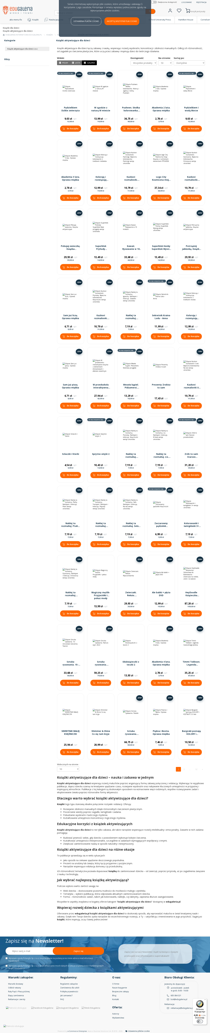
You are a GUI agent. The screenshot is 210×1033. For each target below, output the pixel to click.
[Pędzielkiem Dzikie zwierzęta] (70, 88)
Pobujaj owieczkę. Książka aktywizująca (70, 249)
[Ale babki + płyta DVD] (161, 573)
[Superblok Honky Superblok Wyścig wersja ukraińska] (161, 227)
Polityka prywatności (69, 991)
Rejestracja (201, 2)
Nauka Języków (56, 19)
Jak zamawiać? (66, 995)
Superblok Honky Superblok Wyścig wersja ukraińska (161, 249)
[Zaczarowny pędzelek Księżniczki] (161, 504)
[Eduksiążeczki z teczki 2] (131, 643)
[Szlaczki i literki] (70, 435)
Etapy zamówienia (16, 995)
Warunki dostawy (15, 984)
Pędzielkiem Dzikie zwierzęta (70, 109)
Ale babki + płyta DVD (161, 594)
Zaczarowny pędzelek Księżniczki (161, 526)
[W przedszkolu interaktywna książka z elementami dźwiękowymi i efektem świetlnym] (101, 366)
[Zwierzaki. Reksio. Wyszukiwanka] (131, 573)
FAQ (62, 999)
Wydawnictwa (118, 1017)
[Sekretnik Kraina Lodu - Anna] (161, 296)
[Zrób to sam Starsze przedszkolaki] (191, 435)
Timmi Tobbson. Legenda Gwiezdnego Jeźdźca (191, 666)
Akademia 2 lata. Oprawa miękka (161, 109)
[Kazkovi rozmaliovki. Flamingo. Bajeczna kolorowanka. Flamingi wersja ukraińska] (131, 158)
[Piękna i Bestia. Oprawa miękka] (161, 712)
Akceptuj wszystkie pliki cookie (122, 21)
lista (77, 62)
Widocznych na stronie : (68, 764)
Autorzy (115, 1013)
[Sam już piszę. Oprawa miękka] (70, 366)
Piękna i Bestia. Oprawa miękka (161, 732)
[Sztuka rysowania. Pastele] (131, 712)
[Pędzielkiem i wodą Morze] (191, 88)
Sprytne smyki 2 (100, 454)
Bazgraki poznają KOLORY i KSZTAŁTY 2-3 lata (191, 735)
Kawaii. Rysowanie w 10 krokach (131, 249)
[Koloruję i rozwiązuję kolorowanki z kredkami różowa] (191, 296)
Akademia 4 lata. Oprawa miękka (161, 663)
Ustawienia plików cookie (86, 21)
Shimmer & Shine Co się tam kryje (100, 732)
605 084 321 (176, 995)
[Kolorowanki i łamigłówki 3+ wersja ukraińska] (191, 504)
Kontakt (115, 999)
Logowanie (186, 2)
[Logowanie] (170, 10)
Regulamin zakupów (69, 984)
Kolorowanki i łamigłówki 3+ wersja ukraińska (191, 526)
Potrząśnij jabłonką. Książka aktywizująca (191, 249)
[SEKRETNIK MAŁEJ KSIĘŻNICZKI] (70, 712)
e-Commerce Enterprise (77, 1031)
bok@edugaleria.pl (179, 999)
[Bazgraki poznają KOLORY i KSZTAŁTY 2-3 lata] (191, 712)
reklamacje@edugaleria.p (182, 1008)
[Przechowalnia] (179, 10)
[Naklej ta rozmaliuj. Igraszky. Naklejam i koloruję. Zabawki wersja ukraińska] (131, 296)
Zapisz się (78, 951)
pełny (65, 62)
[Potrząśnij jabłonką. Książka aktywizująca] (191, 227)
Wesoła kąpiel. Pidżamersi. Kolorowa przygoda (131, 389)
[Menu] (205, 1000)
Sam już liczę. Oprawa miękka (70, 317)
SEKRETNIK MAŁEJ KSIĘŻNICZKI (70, 732)
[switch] (200, 1021)
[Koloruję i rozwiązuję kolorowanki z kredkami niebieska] (101, 158)
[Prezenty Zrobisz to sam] (161, 366)
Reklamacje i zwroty (16, 999)
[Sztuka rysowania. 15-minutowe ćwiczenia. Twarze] (70, 643)
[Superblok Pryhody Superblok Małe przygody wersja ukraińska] (101, 227)
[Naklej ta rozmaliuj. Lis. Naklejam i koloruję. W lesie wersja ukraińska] (161, 435)
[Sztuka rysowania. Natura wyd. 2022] (101, 643)
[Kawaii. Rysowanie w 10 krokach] (131, 227)
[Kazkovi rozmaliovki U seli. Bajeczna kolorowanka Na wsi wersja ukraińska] (191, 366)
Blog (114, 995)
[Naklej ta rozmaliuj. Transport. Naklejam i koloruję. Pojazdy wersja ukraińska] (101, 504)
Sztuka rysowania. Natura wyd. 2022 (100, 664)
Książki (35, 19)
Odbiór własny (14, 987)
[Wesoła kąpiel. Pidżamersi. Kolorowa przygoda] (131, 366)
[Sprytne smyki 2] (101, 435)
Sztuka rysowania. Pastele (131, 734)
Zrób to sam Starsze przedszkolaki (191, 457)
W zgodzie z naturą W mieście (100, 109)
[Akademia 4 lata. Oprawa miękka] (161, 643)
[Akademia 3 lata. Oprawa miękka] (70, 158)
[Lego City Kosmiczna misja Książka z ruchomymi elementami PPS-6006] (161, 158)
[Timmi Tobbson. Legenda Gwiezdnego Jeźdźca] (191, 643)
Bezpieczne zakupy (120, 991)
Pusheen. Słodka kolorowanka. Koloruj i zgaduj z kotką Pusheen (131, 112)
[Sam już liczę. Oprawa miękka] (70, 296)
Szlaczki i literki (70, 454)
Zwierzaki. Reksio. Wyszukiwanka (131, 595)
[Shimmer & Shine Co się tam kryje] (101, 712)
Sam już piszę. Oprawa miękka (70, 386)
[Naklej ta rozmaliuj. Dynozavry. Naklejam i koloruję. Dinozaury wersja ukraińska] (70, 573)
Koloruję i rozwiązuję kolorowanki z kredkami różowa (191, 320)
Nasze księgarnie (119, 987)
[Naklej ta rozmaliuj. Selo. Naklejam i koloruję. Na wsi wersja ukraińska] (131, 504)
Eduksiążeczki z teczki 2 (131, 663)
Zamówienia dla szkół (69, 987)
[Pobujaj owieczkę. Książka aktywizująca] (70, 227)
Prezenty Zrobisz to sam (161, 386)
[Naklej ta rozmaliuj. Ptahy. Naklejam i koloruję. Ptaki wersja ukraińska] (70, 504)
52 (196, 769)
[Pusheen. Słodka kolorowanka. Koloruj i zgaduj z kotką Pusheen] (131, 88)
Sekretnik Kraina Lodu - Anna (161, 317)
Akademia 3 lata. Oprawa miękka (70, 178)
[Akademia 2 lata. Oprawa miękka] (161, 88)
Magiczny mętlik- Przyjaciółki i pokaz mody (100, 595)
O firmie (115, 984)
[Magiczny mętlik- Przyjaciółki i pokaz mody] (101, 573)
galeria (91, 62)
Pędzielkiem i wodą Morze (191, 109)
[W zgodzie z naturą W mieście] (101, 88)
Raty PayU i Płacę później (19, 991)
